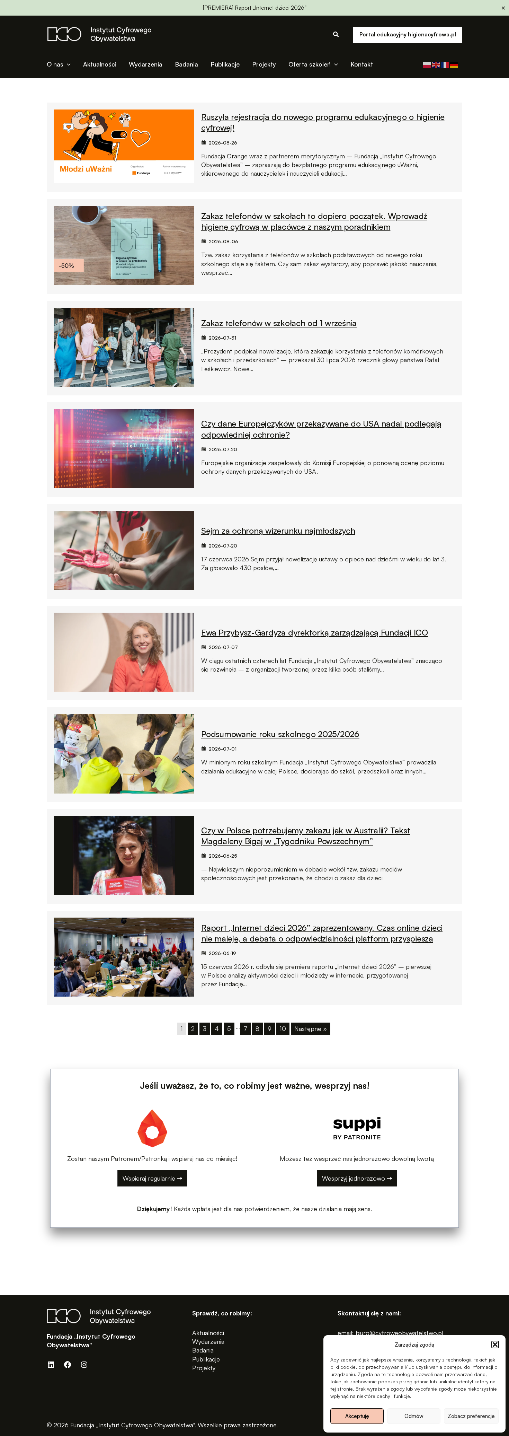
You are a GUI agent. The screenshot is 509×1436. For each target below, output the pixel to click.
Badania (203, 1350)
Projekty (203, 1368)
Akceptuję (357, 1416)
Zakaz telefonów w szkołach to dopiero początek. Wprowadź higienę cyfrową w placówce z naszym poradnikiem (314, 221)
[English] (436, 64)
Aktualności (208, 1333)
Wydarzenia (208, 1341)
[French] (445, 64)
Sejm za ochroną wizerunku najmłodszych (278, 530)
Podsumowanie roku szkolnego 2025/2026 (280, 734)
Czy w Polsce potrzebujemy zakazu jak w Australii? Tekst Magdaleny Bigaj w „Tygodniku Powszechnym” (305, 835)
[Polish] (427, 64)
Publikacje (206, 1359)
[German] (454, 64)
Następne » (310, 1028)
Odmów (413, 1416)
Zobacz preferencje (471, 1416)
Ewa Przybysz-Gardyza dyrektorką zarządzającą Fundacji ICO (314, 632)
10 (283, 1028)
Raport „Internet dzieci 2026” (270, 7)
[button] (495, 1344)
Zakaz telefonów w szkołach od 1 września (279, 323)
